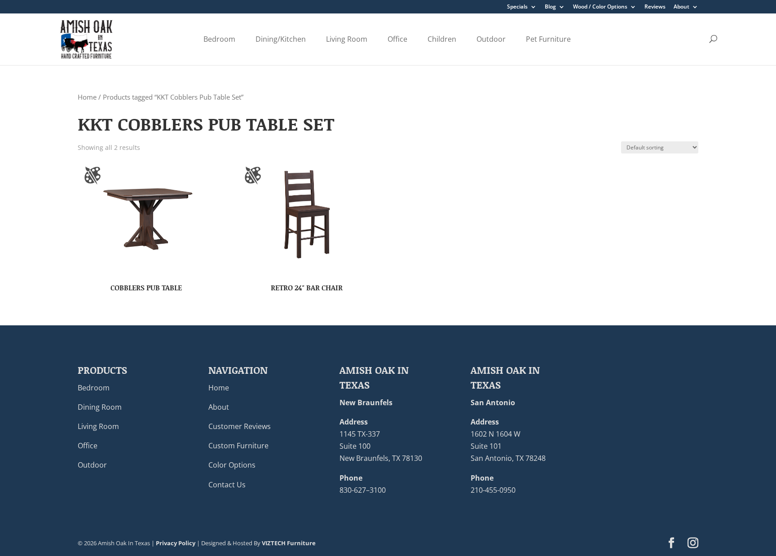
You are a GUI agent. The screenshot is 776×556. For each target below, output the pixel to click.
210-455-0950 (493, 490)
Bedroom (219, 39)
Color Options (232, 465)
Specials (517, 7)
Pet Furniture (548, 39)
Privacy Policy (175, 543)
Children (442, 39)
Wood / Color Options (600, 7)
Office (397, 39)
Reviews (655, 7)
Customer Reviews (239, 426)
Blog (550, 7)
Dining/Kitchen (281, 39)
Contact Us (227, 485)
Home (87, 96)
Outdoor (491, 39)
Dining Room (100, 407)
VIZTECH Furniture (289, 543)
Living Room (346, 39)
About (681, 7)
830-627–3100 (363, 490)
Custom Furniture (238, 446)
